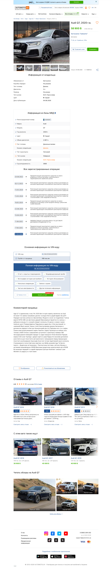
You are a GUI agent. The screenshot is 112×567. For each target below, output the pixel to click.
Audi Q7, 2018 (19, 458)
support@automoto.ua (83, 538)
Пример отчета (22, 295)
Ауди (26, 18)
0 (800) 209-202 (85, 532)
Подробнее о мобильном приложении (56, 551)
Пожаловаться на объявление (54, 368)
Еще (93, 14)
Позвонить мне (80, 49)
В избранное (25, 368)
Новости (84, 14)
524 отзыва (38, 384)
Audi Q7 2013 (80, 407)
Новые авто (30, 14)
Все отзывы (72, 14)
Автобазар (16, 18)
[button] (68, 42)
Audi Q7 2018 (49, 407)
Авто (22, 18)
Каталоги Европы (55, 14)
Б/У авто (19, 14)
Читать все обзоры (55, 514)
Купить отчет (45, 294)
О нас (23, 532)
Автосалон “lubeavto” (79, 34)
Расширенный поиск (46, 7)
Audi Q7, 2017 (47, 458)
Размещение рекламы (28, 538)
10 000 (81, 7)
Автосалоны (42, 14)
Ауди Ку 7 (31, 18)
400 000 (72, 7)
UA (92, 7)
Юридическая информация (26, 542)
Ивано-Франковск (41, 18)
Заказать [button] (76, 2)
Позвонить (93, 49)
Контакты (24, 535)
